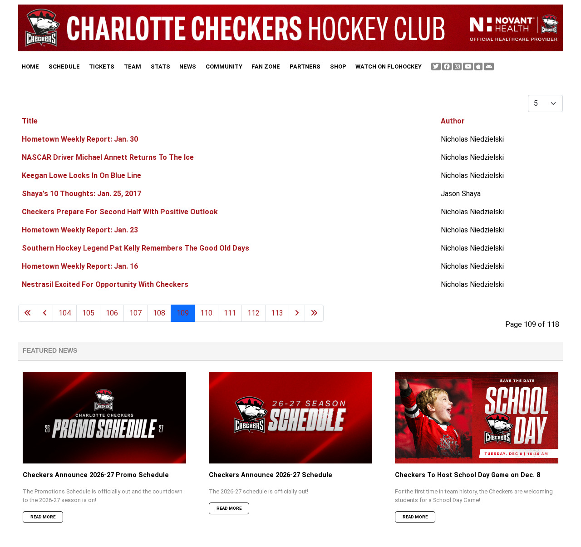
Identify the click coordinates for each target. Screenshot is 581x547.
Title (30, 121)
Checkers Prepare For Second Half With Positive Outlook (120, 211)
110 (206, 313)
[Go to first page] (27, 313)
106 (112, 313)
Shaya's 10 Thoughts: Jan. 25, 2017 (81, 193)
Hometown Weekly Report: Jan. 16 (80, 266)
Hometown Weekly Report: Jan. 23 (80, 230)
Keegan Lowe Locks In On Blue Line (81, 175)
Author (453, 121)
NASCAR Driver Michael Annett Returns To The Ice (108, 157)
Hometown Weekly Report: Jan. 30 (80, 139)
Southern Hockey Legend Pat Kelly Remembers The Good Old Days (135, 248)
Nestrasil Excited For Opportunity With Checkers (105, 284)
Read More (42, 516)
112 (253, 313)
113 (277, 313)
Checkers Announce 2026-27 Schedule (270, 475)
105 (88, 313)
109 (183, 313)
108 (159, 313)
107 (135, 313)
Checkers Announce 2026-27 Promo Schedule (96, 475)
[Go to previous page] (45, 313)
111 (230, 313)
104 (65, 313)
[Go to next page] (297, 313)
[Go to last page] (314, 313)
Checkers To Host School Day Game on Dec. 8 (467, 475)
